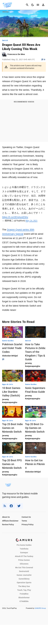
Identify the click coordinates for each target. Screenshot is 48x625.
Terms (24, 521)
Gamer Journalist (24, 575)
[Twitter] (19, 506)
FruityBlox (24, 594)
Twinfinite (24, 549)
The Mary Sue (24, 586)
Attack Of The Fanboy (24, 556)
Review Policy (8, 524)
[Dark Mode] (32, 5)
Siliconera (24, 564)
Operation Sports (24, 582)
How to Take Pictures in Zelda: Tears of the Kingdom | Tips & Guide (35, 352)
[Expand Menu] (38, 5)
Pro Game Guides (24, 545)
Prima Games (24, 560)
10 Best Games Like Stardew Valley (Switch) (11, 391)
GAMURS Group (40, 608)
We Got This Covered (24, 567)
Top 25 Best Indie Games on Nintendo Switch (12, 428)
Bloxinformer (24, 597)
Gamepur (24, 552)
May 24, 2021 (31, 220)
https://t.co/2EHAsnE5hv (15, 217)
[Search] (27, 5)
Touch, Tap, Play (24, 590)
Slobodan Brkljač (10, 355)
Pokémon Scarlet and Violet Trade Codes (12, 348)
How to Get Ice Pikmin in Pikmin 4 (35, 464)
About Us (6, 517)
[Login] (43, 5)
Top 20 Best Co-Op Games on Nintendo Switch (35, 428)
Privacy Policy (27, 524)
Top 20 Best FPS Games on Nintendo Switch (12, 464)
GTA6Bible (24, 601)
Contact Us (26, 517)
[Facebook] (12, 506)
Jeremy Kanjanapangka (32, 364)
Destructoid (24, 571)
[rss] (4, 506)
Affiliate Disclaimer (10, 521)
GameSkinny (24, 579)
